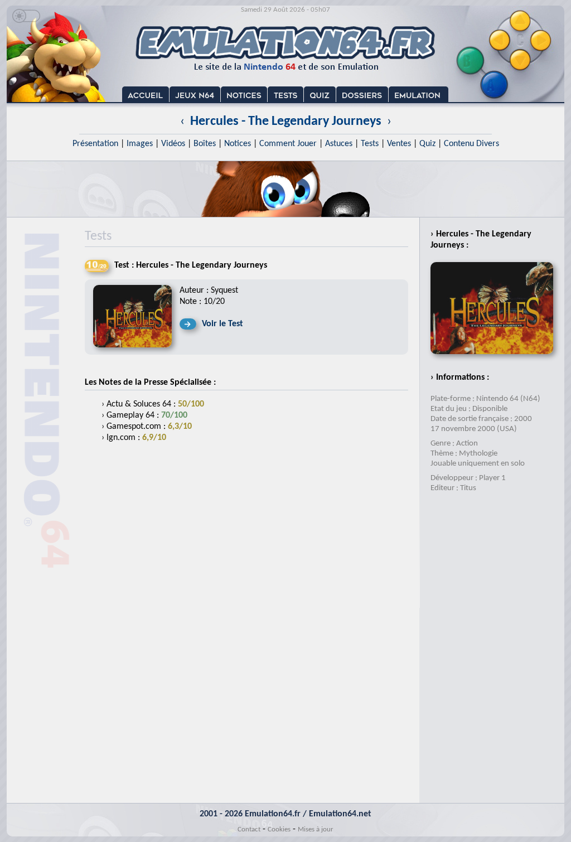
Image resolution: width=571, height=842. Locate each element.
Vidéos (173, 143)
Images (140, 143)
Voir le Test (222, 324)
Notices (237, 143)
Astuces (338, 143)
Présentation (95, 143)
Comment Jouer (288, 143)
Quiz (427, 143)
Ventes (399, 143)
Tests (370, 143)
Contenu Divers (471, 143)
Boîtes (204, 143)
